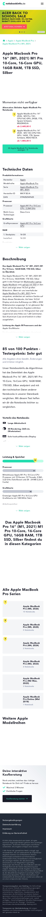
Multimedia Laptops (12, 569)
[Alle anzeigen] (23, 446)
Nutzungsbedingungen (12, 820)
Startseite (4, 40)
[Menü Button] (42, 3)
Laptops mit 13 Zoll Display (15, 578)
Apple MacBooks (10, 554)
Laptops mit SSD (29, 284)
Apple (10, 40)
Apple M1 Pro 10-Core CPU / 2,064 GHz (30, 207)
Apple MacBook (10, 284)
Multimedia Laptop (32, 281)
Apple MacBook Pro (25, 40)
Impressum (7, 829)
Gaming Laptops (10, 574)
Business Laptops (10, 564)
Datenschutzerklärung (12, 824)
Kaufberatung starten (15, 799)
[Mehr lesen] (23, 247)
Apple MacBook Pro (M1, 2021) (17, 44)
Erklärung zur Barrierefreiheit (15, 833)
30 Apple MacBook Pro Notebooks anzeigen (23, 149)
